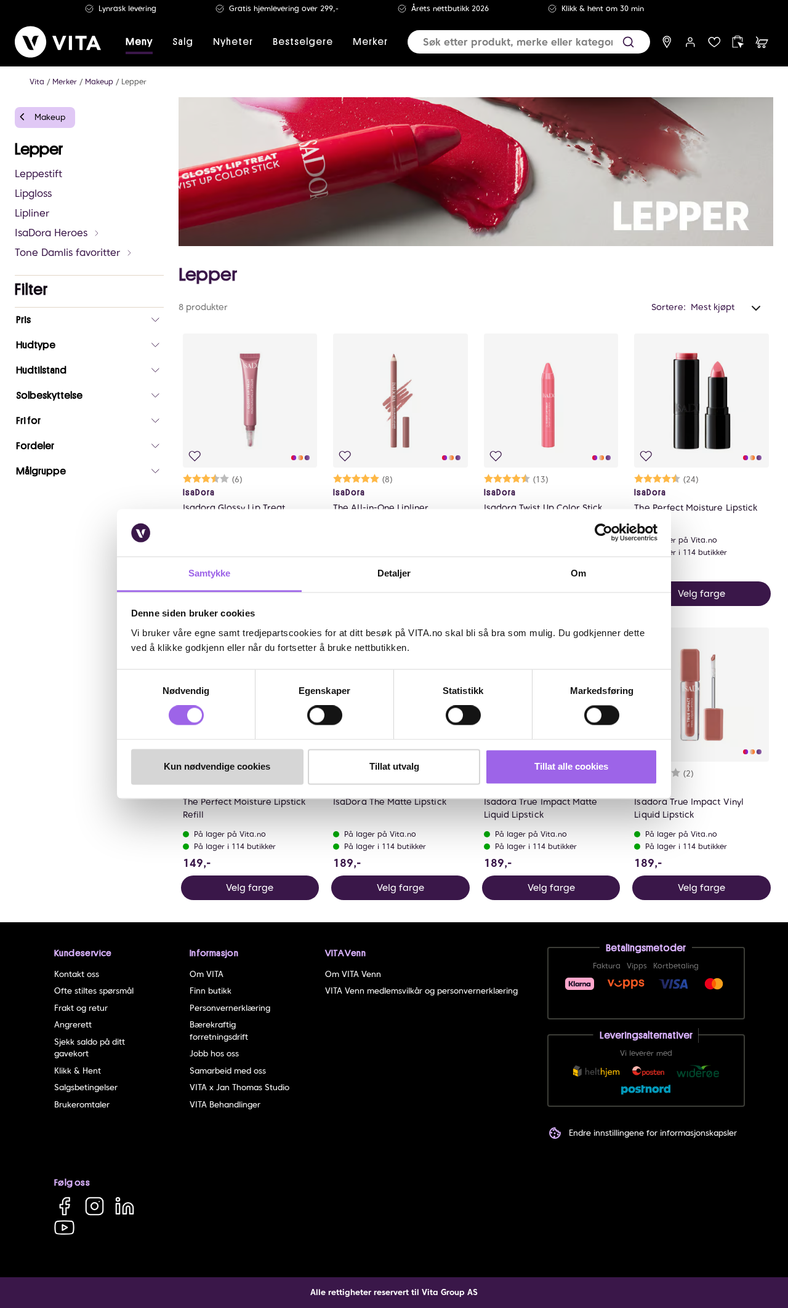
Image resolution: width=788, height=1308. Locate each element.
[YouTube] (64, 1227)
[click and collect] (738, 42)
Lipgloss (33, 193)
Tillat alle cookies (571, 766)
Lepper (134, 81)
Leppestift (38, 174)
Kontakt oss (76, 974)
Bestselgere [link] (303, 42)
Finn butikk (210, 990)
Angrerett (73, 1024)
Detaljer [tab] (394, 573)
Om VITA (206, 974)
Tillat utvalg (394, 766)
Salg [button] (182, 42)
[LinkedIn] (125, 1206)
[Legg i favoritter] (195, 456)
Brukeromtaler (82, 1104)
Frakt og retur (81, 1008)
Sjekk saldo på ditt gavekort (89, 1048)
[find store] (667, 42)
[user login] (690, 42)
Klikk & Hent (77, 1070)
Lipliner (32, 213)
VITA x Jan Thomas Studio (239, 1087)
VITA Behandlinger (225, 1104)
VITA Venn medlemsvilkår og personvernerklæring (421, 990)
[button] (628, 42)
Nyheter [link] (233, 42)
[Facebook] (64, 1206)
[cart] (762, 42)
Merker (64, 81)
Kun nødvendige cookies (217, 766)
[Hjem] (58, 41)
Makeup (99, 81)
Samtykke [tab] (209, 573)
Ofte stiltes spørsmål (94, 990)
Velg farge (701, 593)
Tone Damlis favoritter (67, 252)
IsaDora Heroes (51, 233)
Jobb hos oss (214, 1053)
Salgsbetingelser (86, 1087)
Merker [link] (370, 42)
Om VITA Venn (353, 974)
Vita (37, 81)
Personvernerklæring (230, 1008)
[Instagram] (94, 1206)
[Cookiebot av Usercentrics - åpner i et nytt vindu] (603, 533)
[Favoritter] (714, 42)
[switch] (324, 715)
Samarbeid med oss (228, 1070)
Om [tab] (578, 573)
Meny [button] (139, 42)
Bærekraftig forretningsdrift (219, 1031)
